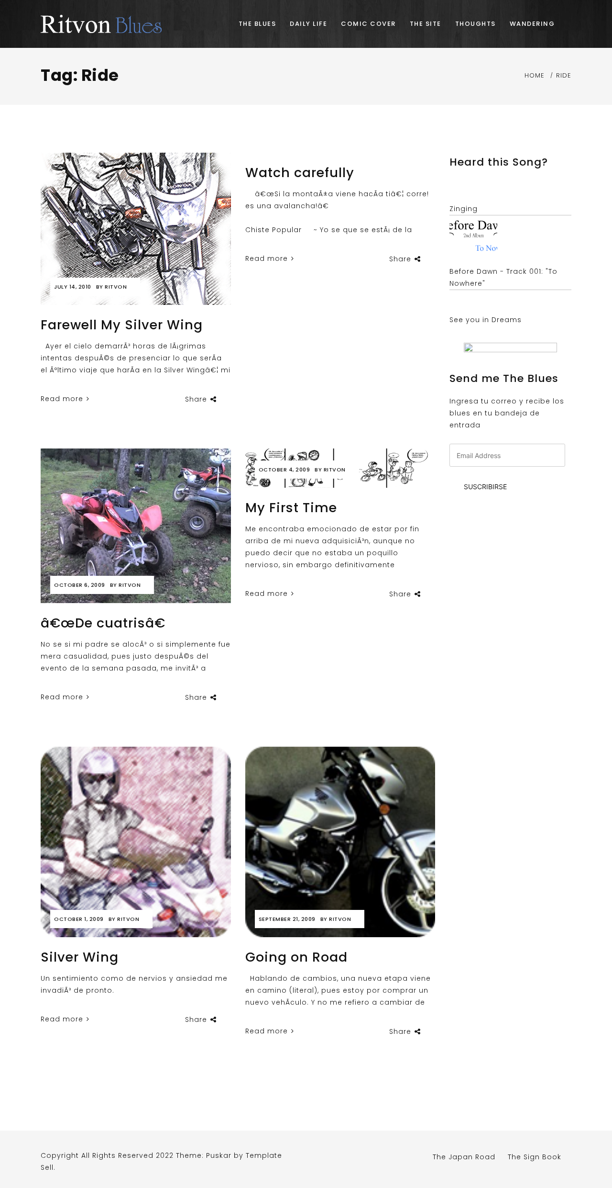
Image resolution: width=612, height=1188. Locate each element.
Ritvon (116, 287)
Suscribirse (485, 486)
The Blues (257, 23)
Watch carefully (299, 172)
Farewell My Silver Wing (122, 325)
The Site (425, 23)
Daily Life (308, 23)
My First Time (291, 507)
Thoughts (475, 23)
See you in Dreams (485, 320)
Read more (63, 398)
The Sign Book (534, 1157)
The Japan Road (464, 1157)
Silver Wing (80, 957)
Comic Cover (368, 23)
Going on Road (296, 957)
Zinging (463, 208)
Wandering (532, 23)
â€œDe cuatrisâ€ (103, 623)
